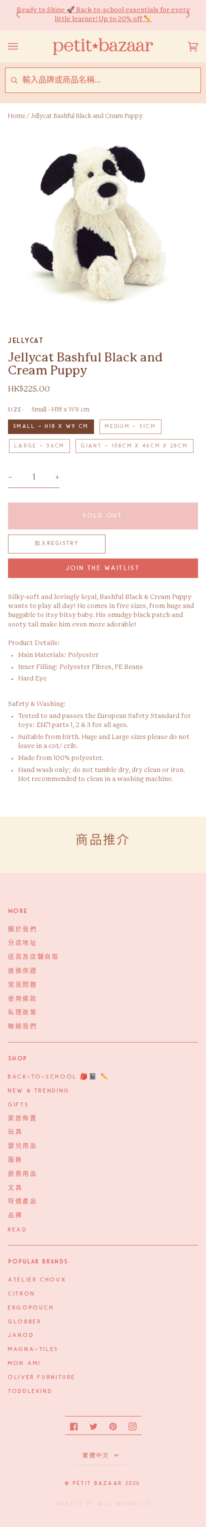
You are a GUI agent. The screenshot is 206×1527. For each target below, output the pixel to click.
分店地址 (23, 943)
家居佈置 (23, 1119)
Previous (23, 15)
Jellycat (26, 340)
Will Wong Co (124, 1504)
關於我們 (23, 930)
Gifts (18, 1105)
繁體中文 (97, 1456)
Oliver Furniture (42, 1377)
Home (16, 116)
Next (183, 15)
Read (18, 1230)
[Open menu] (23, 46)
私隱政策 (23, 1013)
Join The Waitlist (103, 568)
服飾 (15, 1161)
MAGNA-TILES (33, 1349)
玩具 (15, 1133)
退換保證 (23, 971)
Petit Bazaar (97, 1483)
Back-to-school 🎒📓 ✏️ (59, 1077)
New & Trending (39, 1091)
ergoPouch (31, 1308)
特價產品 (23, 1202)
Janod (21, 1335)
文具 (15, 1189)
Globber (25, 1322)
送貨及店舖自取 (33, 957)
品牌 (15, 1216)
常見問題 (23, 985)
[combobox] (111, 80)
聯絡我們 (23, 1027)
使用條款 (23, 999)
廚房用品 (23, 1175)
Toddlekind (30, 1391)
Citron (22, 1294)
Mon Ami (24, 1363)
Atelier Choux (37, 1280)
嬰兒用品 (23, 1147)
